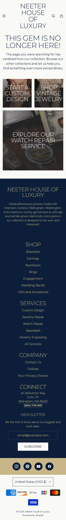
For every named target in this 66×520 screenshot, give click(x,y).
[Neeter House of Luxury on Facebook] (49, 466)
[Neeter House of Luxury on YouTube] (38, 466)
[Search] (53, 16)
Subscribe (33, 446)
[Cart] (61, 16)
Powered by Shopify (33, 515)
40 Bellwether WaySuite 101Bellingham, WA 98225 (33, 397)
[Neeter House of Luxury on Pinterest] (27, 466)
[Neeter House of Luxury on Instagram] (16, 466)
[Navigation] (4, 16)
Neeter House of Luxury (33, 16)
